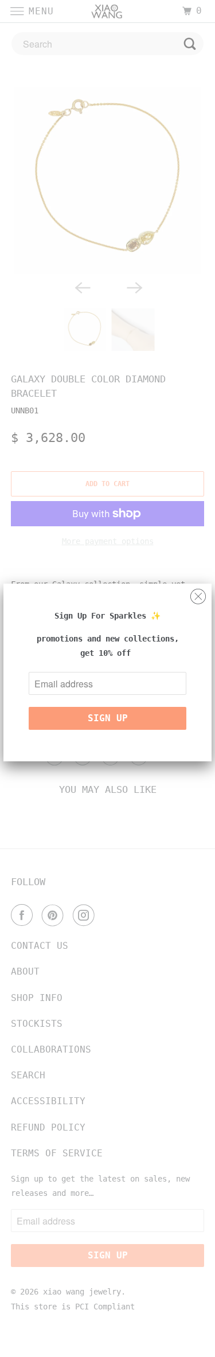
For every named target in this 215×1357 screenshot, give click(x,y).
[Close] (198, 593)
